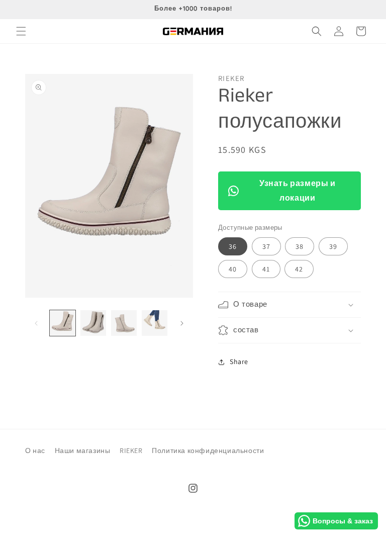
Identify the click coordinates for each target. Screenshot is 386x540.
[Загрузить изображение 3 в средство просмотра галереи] (124, 323)
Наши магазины (83, 450)
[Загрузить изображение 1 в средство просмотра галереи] (62, 323)
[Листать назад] (36, 323)
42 (299, 269)
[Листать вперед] (182, 323)
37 (266, 246)
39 (333, 246)
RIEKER (131, 450)
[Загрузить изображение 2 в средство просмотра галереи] (93, 323)
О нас (35, 450)
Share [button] (239, 361)
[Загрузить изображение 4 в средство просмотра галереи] (154, 323)
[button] (21, 31)
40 (233, 269)
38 (300, 246)
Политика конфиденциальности (208, 450)
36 (233, 246)
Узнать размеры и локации (297, 190)
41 (266, 269)
